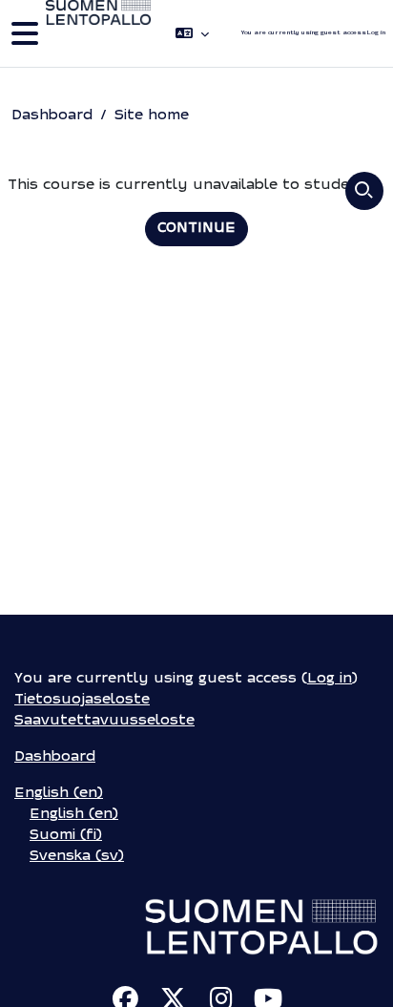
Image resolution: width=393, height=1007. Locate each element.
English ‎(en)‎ (58, 794)
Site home (151, 116)
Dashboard (52, 116)
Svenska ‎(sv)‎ (77, 857)
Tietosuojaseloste (82, 700)
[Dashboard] (98, 33)
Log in (375, 33)
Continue (196, 228)
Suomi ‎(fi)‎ (66, 836)
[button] (192, 33)
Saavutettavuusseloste (104, 721)
